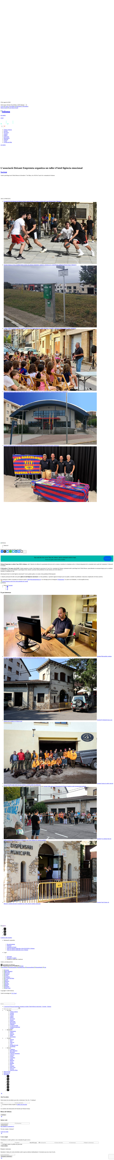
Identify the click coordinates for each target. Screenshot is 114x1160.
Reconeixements (11, 944)
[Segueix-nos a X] (5, 932)
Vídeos (11, 1032)
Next (11, 1041)
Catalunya (12, 1049)
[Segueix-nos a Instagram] (5, 935)
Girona (11, 1056)
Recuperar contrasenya (6, 1156)
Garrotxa (12, 1055)
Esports (6, 201)
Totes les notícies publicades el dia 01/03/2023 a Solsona (21, 948)
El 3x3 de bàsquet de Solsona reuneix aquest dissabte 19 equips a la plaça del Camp (28, 201)
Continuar (3, 1114)
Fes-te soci (107, 558)
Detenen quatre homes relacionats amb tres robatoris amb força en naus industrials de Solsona (32, 391)
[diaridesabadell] (12, 967)
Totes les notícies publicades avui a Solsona (17, 950)
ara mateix (3, 145)
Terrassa (12, 1068)
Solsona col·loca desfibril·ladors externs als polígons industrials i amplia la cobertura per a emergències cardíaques (36, 264)
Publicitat (9, 945)
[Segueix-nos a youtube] (8, 1088)
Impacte (12, 1039)
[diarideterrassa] (21, 967)
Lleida (11, 1059)
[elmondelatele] (38, 967)
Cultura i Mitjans (8, 328)
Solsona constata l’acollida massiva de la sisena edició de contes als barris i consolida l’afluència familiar (37, 328)
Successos (6, 132)
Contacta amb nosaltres (6, 937)
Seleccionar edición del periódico (9, 105)
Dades (11, 1035)
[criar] (44, 967)
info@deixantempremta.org (34, 579)
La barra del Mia (8, 142)
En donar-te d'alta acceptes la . (14, 1104)
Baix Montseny (13, 1050)
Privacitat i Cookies (11, 958)
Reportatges (7, 138)
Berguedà (12, 1052)
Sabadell (12, 1066)
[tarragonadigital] (29, 967)
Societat (6, 131)
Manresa (12, 1060)
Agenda (6, 134)
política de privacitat (22, 1104)
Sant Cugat (12, 1067)
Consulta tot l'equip (11, 947)
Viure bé (12, 1042)
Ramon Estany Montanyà (55, 201)
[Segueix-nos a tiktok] (8, 1090)
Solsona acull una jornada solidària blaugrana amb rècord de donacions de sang (27, 445)
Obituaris (6, 139)
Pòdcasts (12, 1034)
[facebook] (7, 586)
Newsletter (6, 1074)
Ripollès (12, 1063)
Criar (11, 1043)
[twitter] (7, 588)
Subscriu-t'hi (7, 1073)
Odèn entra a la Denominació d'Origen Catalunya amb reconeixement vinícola (67, 786)
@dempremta (60, 579)
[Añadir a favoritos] (25, 551)
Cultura (12, 1016)
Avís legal (9, 956)
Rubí (11, 1064)
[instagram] (7, 589)
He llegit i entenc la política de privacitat (12, 1144)
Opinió (5, 141)
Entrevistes (6, 136)
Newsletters (12, 106)
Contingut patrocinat (15, 1027)
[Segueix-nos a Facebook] (5, 929)
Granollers (12, 1057)
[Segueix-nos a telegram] (8, 1085)
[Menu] (3, 127)
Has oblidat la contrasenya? (7, 1126)
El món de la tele (14, 1045)
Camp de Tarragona (15, 1053)
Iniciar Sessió (7, 1071)
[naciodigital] (4, 967)
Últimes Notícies (8, 129)
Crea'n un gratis (4, 1131)
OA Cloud (14, 993)
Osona (11, 1061)
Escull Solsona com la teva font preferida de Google (15, 581)
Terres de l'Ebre (14, 1070)
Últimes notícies (14, 1011)
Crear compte (4, 1145)
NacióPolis (12, 1046)
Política (5, 135)
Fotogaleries (13, 1031)
